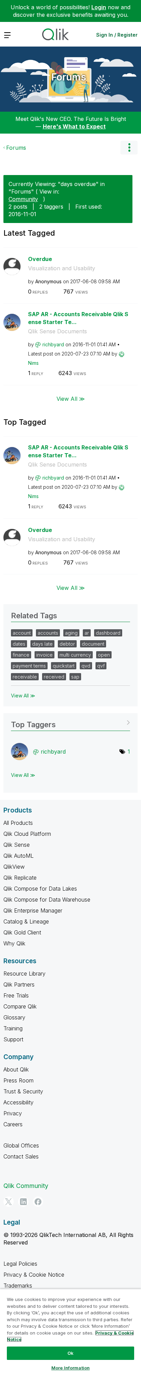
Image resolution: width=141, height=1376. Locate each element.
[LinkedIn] (23, 1202)
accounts (48, 633)
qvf (101, 666)
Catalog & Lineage (26, 921)
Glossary (14, 1017)
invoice (44, 655)
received (54, 677)
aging (71, 633)
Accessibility (18, 1102)
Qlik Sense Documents (57, 331)
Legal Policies (20, 1263)
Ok (70, 1353)
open (104, 655)
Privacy (12, 1113)
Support (13, 1039)
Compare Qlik (20, 1006)
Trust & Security (23, 1091)
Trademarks (17, 1285)
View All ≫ (70, 398)
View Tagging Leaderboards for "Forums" (70, 722)
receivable (25, 677)
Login (98, 7)
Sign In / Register (117, 35)
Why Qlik (14, 943)
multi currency (75, 655)
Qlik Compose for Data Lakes (40, 888)
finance (21, 655)
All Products (18, 822)
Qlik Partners (19, 984)
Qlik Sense (16, 844)
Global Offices (21, 1145)
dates (19, 644)
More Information (70, 1368)
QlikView (14, 866)
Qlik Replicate (20, 877)
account (22, 633)
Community (23, 199)
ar (87, 633)
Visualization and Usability (61, 268)
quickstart (64, 666)
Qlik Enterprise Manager (32, 910)
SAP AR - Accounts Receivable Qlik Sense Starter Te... (78, 318)
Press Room (18, 1080)
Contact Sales (21, 1156)
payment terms (29, 666)
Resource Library (24, 973)
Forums (68, 77)
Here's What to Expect (74, 126)
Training (13, 1028)
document (93, 644)
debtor (67, 644)
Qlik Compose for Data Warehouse (46, 899)
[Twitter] (8, 1202)
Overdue (40, 259)
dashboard (108, 633)
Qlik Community (25, 1185)
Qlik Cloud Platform (27, 833)
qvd (85, 666)
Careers (13, 1124)
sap (75, 677)
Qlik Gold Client (22, 932)
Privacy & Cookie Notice (33, 1274)
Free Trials (16, 995)
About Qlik (16, 1069)
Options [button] (129, 147)
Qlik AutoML (18, 855)
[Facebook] (38, 1202)
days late (42, 644)
